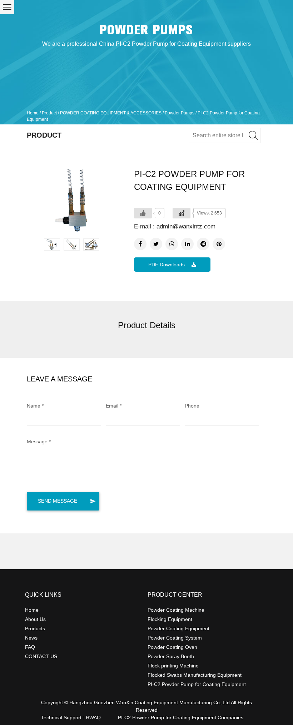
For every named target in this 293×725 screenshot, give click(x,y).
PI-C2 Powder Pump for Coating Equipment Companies (180, 717)
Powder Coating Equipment (178, 628)
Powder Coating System (175, 638)
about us (35, 619)
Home (33, 112)
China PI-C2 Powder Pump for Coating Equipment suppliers (175, 44)
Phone (192, 406)
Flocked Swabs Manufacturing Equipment (195, 675)
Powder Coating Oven (172, 647)
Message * (39, 441)
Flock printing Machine (173, 666)
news (31, 638)
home (32, 610)
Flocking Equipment (170, 619)
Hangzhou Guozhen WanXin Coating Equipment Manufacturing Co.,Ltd (149, 702)
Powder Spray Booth (171, 656)
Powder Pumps (146, 30)
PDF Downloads (167, 264)
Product (49, 112)
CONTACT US (41, 656)
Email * (113, 406)
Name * (35, 406)
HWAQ (93, 717)
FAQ (30, 647)
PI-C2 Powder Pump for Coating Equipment (197, 684)
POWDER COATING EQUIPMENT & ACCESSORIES (111, 112)
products (35, 628)
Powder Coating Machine (176, 610)
